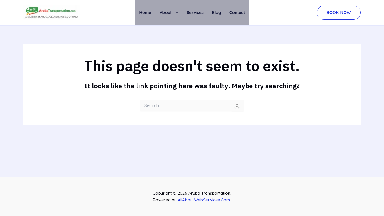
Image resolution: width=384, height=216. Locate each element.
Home (145, 12)
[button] (174, 13)
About (165, 12)
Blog (216, 12)
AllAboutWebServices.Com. (204, 199)
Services (195, 12)
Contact (237, 12)
